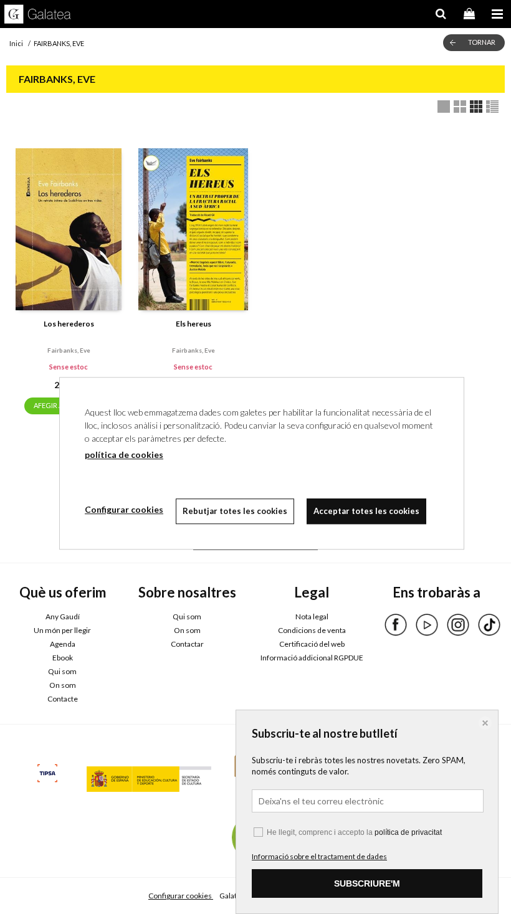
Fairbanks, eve (68, 350)
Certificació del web (312, 644)
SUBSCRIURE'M (367, 883)
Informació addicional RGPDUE (311, 657)
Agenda (62, 644)
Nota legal (311, 616)
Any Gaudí (62, 616)
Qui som (62, 671)
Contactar (187, 644)
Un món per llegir (62, 630)
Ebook (62, 657)
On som (62, 685)
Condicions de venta (312, 630)
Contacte (62, 698)
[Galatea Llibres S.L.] (37, 15)
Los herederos (69, 323)
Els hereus (193, 323)
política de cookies (124, 454)
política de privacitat (408, 832)
